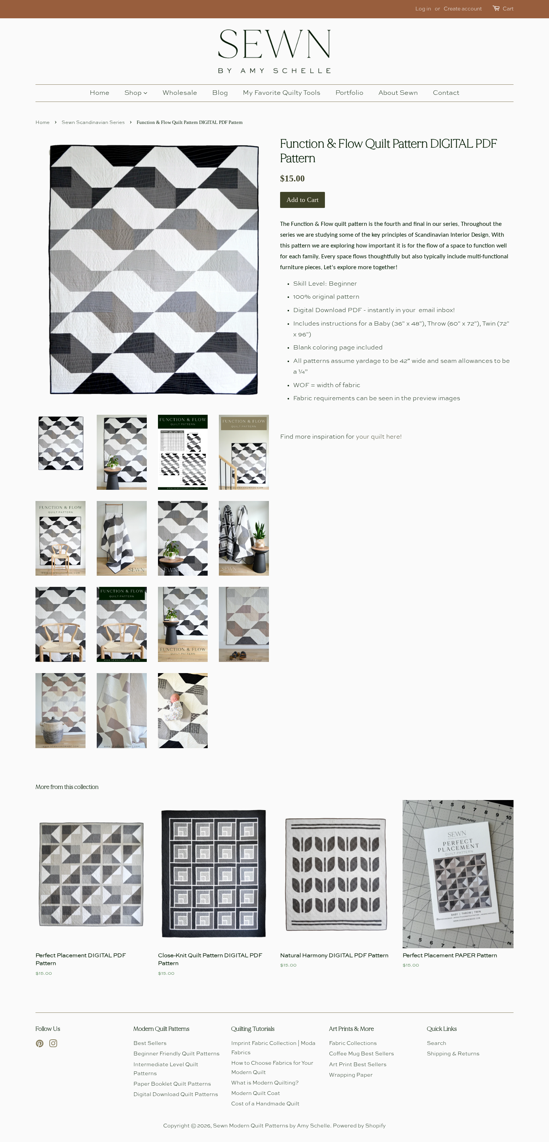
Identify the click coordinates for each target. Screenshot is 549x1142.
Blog (220, 93)
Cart (508, 9)
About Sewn (398, 93)
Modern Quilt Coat (255, 1093)
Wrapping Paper (351, 1075)
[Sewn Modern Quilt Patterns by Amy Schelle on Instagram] (53, 1045)
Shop (133, 93)
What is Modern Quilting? (265, 1083)
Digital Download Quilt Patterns (175, 1094)
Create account (463, 9)
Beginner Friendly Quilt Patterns (176, 1054)
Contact (446, 93)
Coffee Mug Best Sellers (361, 1054)
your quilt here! (379, 437)
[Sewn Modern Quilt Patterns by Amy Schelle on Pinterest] (39, 1045)
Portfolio (349, 93)
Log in (423, 9)
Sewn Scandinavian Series (93, 122)
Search (436, 1043)
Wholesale (179, 93)
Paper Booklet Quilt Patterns (172, 1084)
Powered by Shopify (359, 1126)
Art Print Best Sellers (358, 1064)
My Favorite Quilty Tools (281, 93)
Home (99, 93)
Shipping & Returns (453, 1054)
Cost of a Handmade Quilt (265, 1104)
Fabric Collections (353, 1043)
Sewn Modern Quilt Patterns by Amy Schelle (271, 1126)
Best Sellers (150, 1043)
